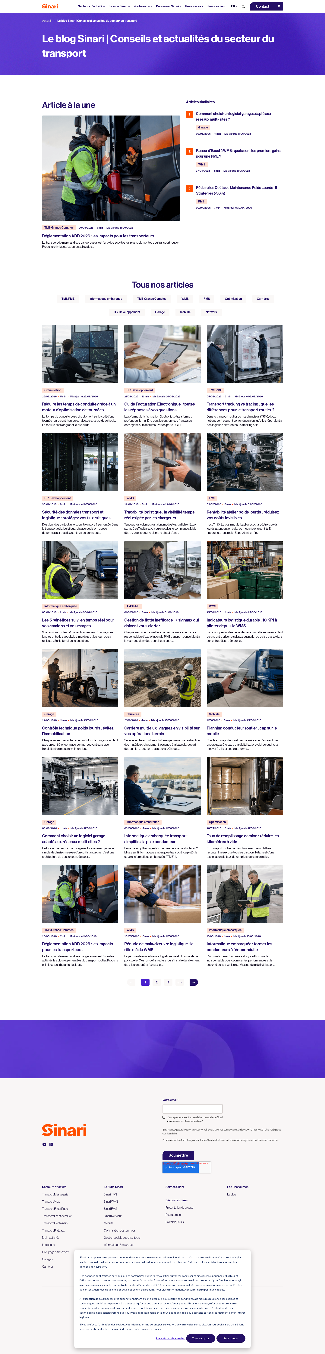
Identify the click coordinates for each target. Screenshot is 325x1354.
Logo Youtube (44, 1144)
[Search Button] (243, 6)
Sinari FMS (110, 1209)
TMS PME (68, 299)
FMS (207, 299)
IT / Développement (127, 312)
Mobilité (185, 312)
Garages (47, 1259)
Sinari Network (113, 1216)
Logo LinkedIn (51, 1144)
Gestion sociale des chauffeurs (122, 1237)
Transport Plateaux (53, 1230)
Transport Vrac (51, 1201)
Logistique (48, 1245)
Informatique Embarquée (119, 1245)
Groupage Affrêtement (55, 1252)
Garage (160, 312)
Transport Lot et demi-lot (57, 1216)
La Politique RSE (176, 1222)
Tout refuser (230, 1338)
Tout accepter (200, 1338)
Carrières (263, 299)
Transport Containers (55, 1223)
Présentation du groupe (179, 1207)
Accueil (46, 21)
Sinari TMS (110, 1194)
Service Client (175, 1187)
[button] (266, 6)
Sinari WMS (111, 1201)
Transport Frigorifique (55, 1209)
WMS (185, 299)
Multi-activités (50, 1237)
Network (211, 312)
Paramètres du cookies (170, 1338)
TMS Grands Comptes (151, 299)
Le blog (231, 1194)
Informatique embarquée (106, 299)
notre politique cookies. (211, 1289)
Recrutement (174, 1215)
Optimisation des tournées (119, 1230)
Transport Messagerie (55, 1194)
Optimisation (233, 299)
